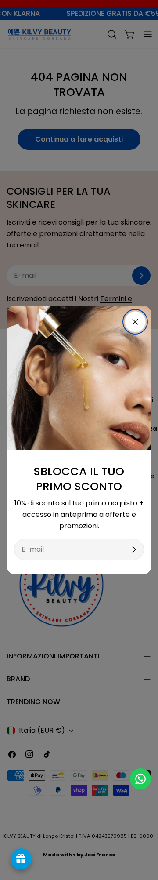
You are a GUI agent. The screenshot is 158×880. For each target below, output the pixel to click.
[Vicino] (135, 321)
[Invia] (134, 549)
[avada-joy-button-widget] (21, 858)
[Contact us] (140, 778)
